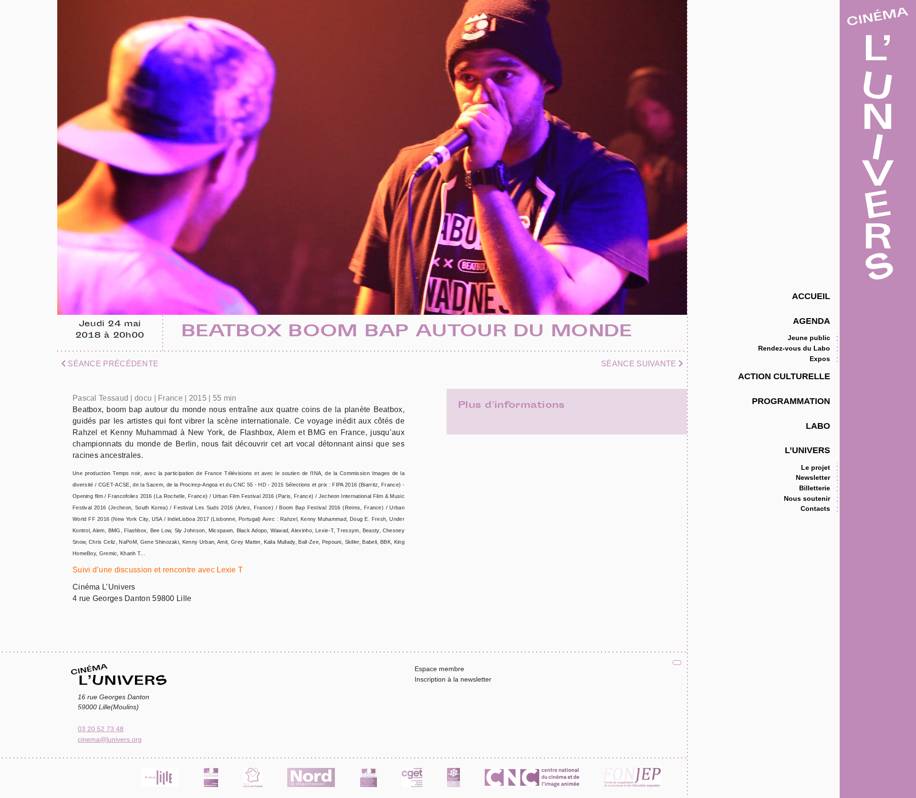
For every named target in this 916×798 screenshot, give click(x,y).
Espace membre (439, 669)
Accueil (811, 296)
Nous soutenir (807, 498)
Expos (820, 359)
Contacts (815, 508)
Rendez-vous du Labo (794, 348)
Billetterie (814, 488)
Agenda (811, 321)
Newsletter (813, 477)
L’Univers (807, 450)
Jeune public (809, 338)
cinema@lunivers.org (110, 739)
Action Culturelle (784, 376)
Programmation (791, 401)
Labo (818, 426)
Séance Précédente (112, 364)
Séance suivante (639, 364)
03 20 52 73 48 (101, 729)
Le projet (815, 467)
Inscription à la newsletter (453, 679)
